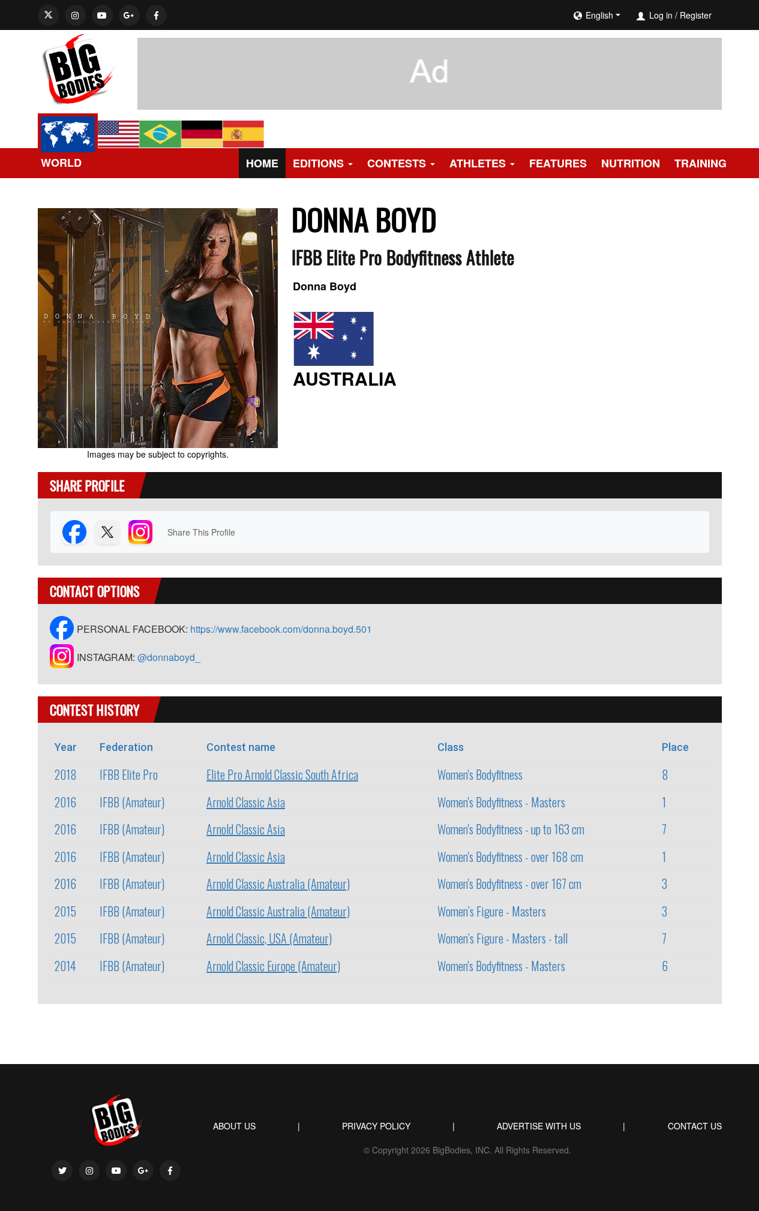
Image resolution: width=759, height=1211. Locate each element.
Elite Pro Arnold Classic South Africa (282, 774)
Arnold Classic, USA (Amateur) (269, 938)
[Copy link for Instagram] (140, 532)
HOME (262, 163)
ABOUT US (234, 1126)
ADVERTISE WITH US (539, 1126)
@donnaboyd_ (168, 657)
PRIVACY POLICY (376, 1126)
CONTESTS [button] (396, 163)
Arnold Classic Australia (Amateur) (278, 884)
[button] (633, 15)
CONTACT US (695, 1126)
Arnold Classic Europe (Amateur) (273, 966)
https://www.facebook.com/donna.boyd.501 (281, 629)
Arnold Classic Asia (245, 802)
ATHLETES (477, 163)
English (599, 15)
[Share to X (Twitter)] (107, 532)
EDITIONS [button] (318, 163)
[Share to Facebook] (74, 532)
